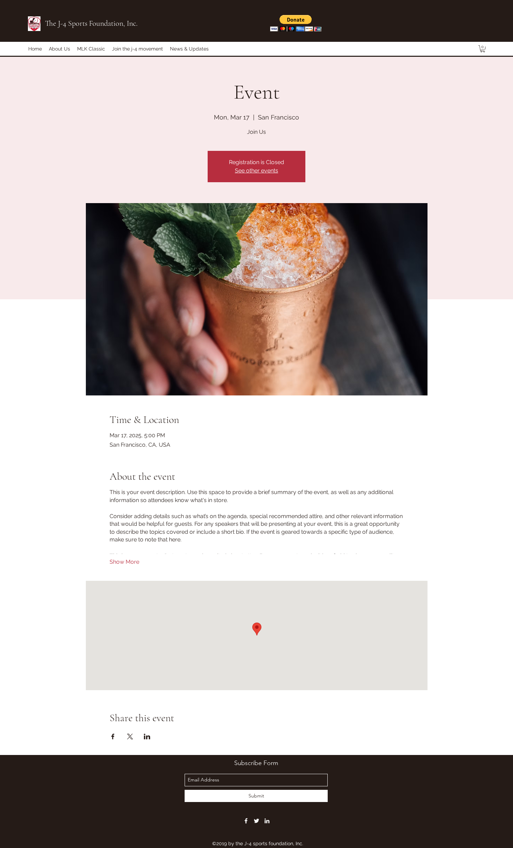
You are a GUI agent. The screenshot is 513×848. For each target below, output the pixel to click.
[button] (295, 23)
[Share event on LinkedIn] (147, 736)
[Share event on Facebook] (113, 736)
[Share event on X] (130, 736)
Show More (124, 561)
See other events (256, 170)
